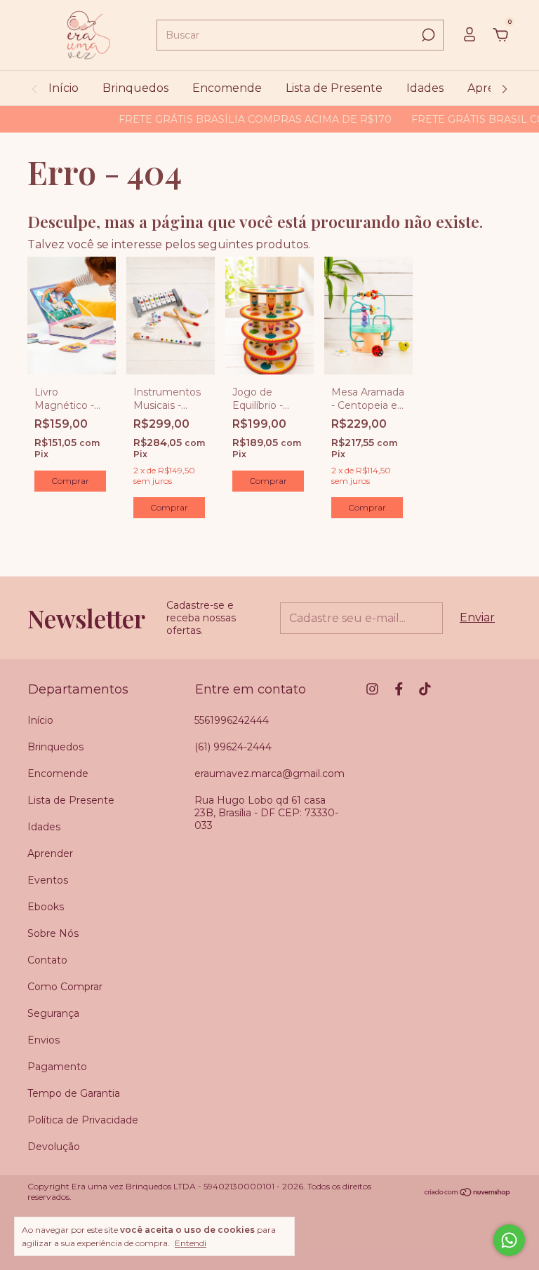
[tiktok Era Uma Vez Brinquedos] (425, 689)
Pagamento (57, 1066)
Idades (425, 88)
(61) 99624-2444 (233, 747)
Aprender (50, 853)
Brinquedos (135, 88)
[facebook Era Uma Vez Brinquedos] (399, 689)
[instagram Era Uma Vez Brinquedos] (372, 689)
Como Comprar (64, 986)
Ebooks (45, 906)
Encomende (227, 88)
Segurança (53, 1013)
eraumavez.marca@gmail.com (269, 773)
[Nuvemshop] (468, 1193)
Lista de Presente (334, 88)
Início (63, 88)
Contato (47, 960)
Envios (43, 1040)
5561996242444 (231, 720)
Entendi (190, 1243)
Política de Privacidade (82, 1120)
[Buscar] (427, 35)
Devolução (53, 1146)
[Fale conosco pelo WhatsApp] (509, 1240)
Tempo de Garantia (73, 1093)
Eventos (47, 880)
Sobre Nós (53, 933)
